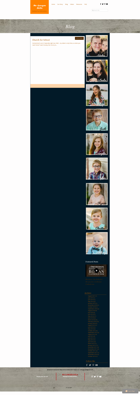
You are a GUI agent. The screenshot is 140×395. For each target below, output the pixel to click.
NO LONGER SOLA (70, 375)
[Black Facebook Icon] (101, 4)
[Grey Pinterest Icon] (93, 365)
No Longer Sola (39, 6)
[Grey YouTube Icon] (96, 365)
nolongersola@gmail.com (86, 369)
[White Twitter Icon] (95, 376)
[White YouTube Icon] (100, 376)
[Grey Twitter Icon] (90, 365)
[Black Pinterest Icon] (105, 4)
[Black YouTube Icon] (107, 4)
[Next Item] (105, 270)
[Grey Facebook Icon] (86, 365)
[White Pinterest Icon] (97, 376)
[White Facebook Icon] (92, 376)
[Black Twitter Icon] (103, 4)
